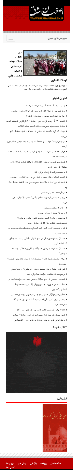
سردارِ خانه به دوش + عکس (53, 192)
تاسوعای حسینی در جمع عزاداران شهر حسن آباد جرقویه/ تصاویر (37, 279)
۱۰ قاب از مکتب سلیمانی (54, 208)
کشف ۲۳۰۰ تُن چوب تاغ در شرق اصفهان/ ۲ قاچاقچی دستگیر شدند (35, 121)
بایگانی (33, 463)
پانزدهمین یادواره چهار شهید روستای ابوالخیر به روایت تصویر (38, 269)
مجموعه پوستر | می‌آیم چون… (51, 213)
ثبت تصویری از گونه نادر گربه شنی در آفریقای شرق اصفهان (38, 111)
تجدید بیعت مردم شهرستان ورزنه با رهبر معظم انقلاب (41, 126)
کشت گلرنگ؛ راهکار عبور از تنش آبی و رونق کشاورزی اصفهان (38, 177)
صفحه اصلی (55, 463)
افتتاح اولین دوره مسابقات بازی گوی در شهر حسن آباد (41, 310)
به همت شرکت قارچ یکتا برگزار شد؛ (49, 172)
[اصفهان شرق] (36, 16)
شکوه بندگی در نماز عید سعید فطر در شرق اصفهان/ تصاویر (38, 315)
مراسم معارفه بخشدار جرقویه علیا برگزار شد (46, 274)
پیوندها (43, 463)
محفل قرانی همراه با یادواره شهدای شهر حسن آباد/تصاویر (39, 320)
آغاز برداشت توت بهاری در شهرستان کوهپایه (45, 116)
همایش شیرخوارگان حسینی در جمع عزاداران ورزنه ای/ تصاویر (38, 294)
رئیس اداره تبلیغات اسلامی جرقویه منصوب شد (44, 106)
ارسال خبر (22, 463)
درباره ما (10, 463)
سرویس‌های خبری (57, 38)
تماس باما (10, 468)
